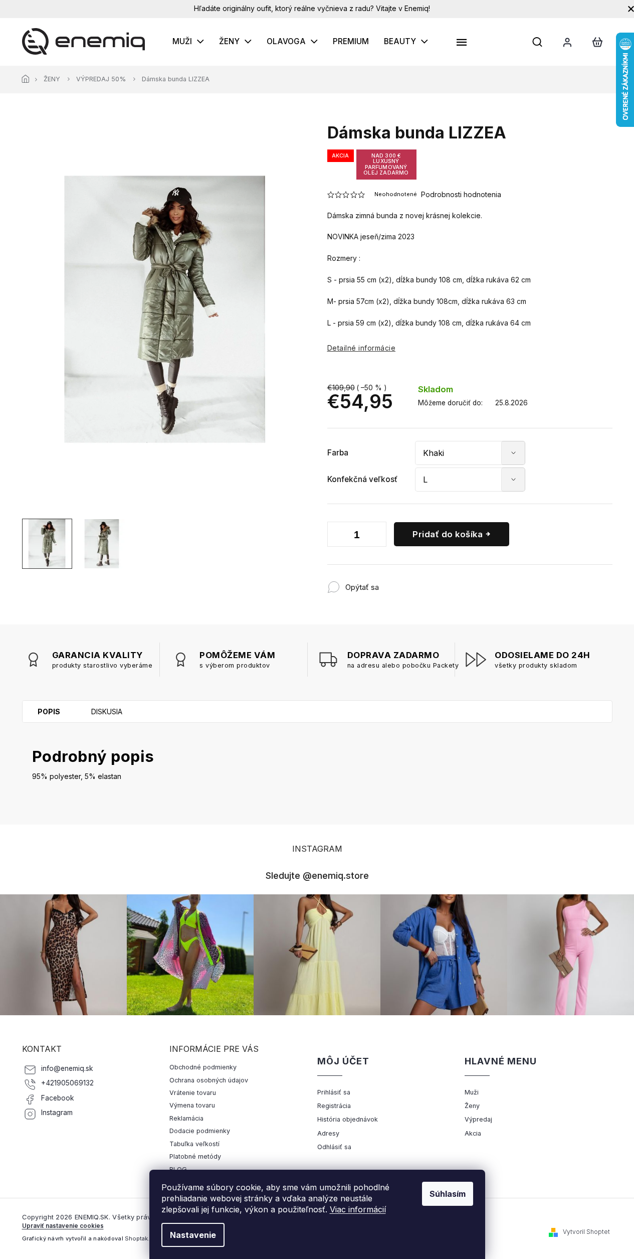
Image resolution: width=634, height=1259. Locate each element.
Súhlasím (448, 1194)
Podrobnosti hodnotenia (461, 194)
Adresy (328, 1133)
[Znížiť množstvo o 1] (337, 536)
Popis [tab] (49, 711)
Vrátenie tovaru (192, 1092)
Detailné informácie (361, 348)
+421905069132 (67, 1083)
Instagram (57, 1113)
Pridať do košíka (447, 534)
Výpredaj (478, 1119)
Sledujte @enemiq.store (317, 875)
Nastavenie (193, 1235)
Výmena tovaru (192, 1105)
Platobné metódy (195, 1156)
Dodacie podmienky (199, 1131)
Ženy (472, 1106)
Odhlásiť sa (334, 1147)
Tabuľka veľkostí (194, 1144)
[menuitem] (188, 41)
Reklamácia (186, 1118)
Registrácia (334, 1106)
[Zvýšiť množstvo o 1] (376, 536)
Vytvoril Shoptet (586, 1231)
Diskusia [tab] (106, 711)
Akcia (473, 1133)
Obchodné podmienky (203, 1067)
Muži (472, 1092)
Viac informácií (358, 1209)
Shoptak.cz (140, 1238)
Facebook (57, 1098)
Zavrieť (445, 582)
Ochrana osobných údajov (208, 1080)
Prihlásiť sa (333, 1092)
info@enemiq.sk (67, 1068)
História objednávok (347, 1119)
